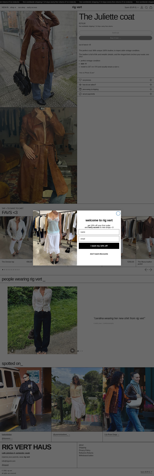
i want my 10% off (99, 246)
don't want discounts (99, 254)
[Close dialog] (118, 213)
